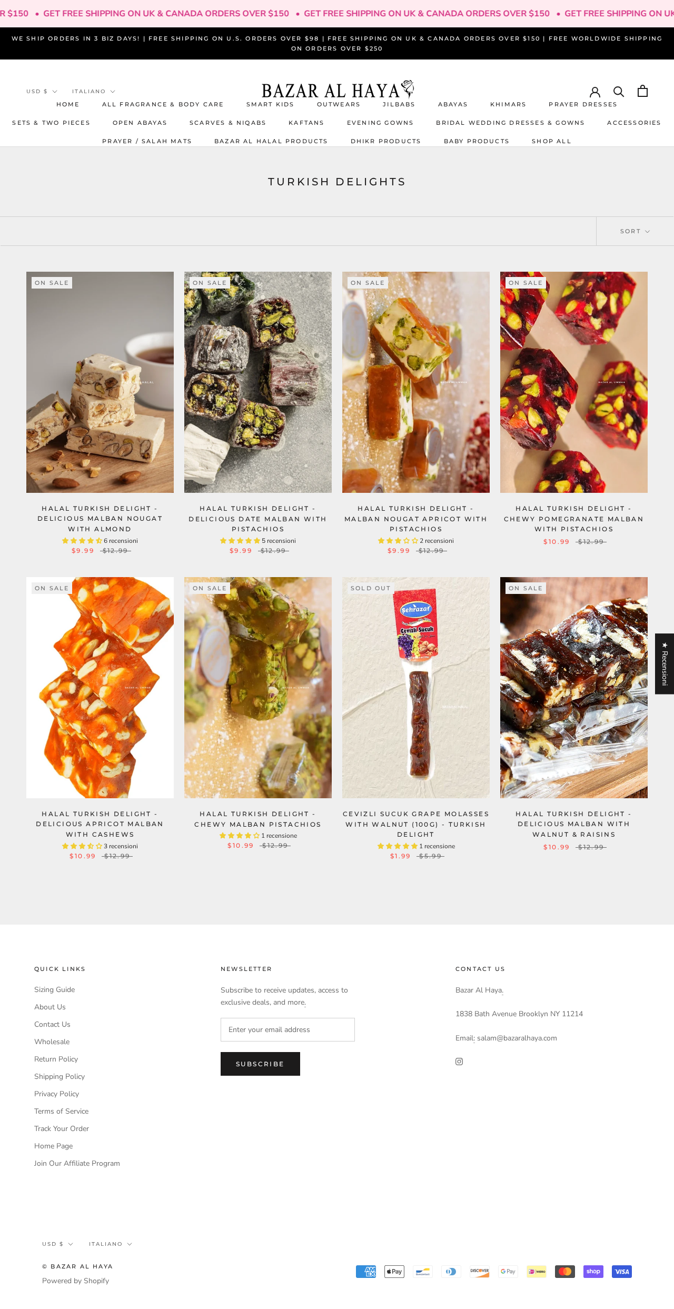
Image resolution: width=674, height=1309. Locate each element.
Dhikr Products (386, 141)
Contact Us (52, 1024)
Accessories (634, 122)
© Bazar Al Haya (77, 1266)
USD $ (37, 91)
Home (68, 103)
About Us (50, 1007)
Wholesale (52, 1042)
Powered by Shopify (75, 1281)
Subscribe (260, 1064)
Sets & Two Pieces (51, 122)
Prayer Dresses (583, 103)
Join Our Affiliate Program (77, 1163)
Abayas (453, 103)
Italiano (89, 91)
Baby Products (477, 141)
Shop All (552, 141)
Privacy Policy (56, 1094)
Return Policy (56, 1059)
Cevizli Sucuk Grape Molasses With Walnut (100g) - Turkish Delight (416, 824)
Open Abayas (140, 122)
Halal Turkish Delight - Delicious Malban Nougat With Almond (100, 518)
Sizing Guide (54, 990)
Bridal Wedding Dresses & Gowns (510, 122)
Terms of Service (61, 1111)
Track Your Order (61, 1129)
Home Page (53, 1146)
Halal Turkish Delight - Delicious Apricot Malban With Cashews (100, 824)
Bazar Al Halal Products (271, 141)
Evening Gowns (380, 122)
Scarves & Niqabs (228, 122)
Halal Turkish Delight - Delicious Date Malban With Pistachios (258, 518)
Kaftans (306, 122)
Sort (631, 231)
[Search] (619, 90)
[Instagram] (459, 1061)
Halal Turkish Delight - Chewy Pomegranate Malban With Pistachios (574, 518)
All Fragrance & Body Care (163, 103)
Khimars (508, 103)
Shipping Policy (59, 1077)
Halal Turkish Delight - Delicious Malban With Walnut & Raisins (574, 824)
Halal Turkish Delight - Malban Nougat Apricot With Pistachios (416, 518)
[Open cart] (643, 91)
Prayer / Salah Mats (147, 141)
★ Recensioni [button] (665, 664)
